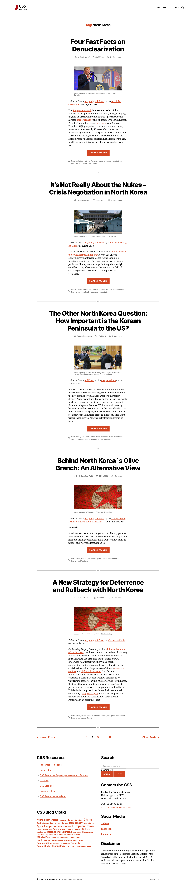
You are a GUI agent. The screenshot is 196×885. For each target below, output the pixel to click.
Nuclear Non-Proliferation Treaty (64, 840)
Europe (48, 826)
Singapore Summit (82, 110)
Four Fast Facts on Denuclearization (98, 45)
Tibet (68, 846)
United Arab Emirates (84, 846)
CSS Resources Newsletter (53, 796)
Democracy (76, 822)
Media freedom (66, 834)
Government (59, 829)
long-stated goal (90, 693)
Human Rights (81, 829)
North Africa (75, 837)
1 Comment (118, 476)
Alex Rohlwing (84, 200)
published (89, 380)
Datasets (44, 780)
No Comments (115, 57)
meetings (101, 123)
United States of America (87, 161)
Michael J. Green (85, 598)
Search (107, 774)
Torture (73, 846)
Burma (71, 820)
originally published (94, 101)
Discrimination (89, 823)
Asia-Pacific (85, 437)
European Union (83, 826)
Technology (58, 846)
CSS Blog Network (52, 879)
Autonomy (63, 820)
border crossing (84, 120)
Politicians (66, 843)
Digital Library (46, 770)
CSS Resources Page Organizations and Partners (64, 775)
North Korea (92, 163)
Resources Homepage (51, 765)
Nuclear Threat (86, 718)
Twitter (105, 823)
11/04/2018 (101, 336)
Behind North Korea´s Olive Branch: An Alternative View (98, 464)
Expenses (39, 829)
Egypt (40, 826)
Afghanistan (43, 819)
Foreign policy (112, 716)
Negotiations (116, 161)
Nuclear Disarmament (79, 163)
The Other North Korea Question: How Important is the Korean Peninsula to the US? (98, 320)
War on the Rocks (116, 640)
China (111, 437)
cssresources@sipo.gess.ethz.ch (116, 807)
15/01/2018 (103, 476)
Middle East (44, 837)
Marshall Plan (53, 835)
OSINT (81, 840)
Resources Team (48, 791)
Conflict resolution (92, 292)
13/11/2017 (101, 598)
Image (76, 93)
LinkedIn (106, 834)
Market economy (42, 835)
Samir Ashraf (85, 57)
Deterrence (75, 718)
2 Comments (117, 336)
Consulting (57, 823)
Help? (119, 774)
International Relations (79, 290)
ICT (90, 829)
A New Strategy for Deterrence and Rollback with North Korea (98, 586)
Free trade (47, 829)
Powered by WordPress (72, 879)
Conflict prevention (45, 823)
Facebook (106, 829)
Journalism (77, 832)
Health (70, 829)
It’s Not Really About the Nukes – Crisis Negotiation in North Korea (98, 188)
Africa (54, 819)
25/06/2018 (99, 57)
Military (103, 716)
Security (74, 161)
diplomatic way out (91, 671)
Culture (65, 823)
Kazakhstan (87, 832)
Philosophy (57, 843)
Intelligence (41, 832)
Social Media (43, 846)
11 (110, 737)
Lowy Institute (108, 380)
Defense (121, 716)
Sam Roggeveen (85, 336)
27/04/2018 (100, 200)
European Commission (62, 826)
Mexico (77, 834)
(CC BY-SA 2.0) (106, 512)
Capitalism (78, 820)
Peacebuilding (44, 843)
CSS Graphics (47, 786)
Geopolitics (106, 559)
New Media (65, 837)
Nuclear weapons (104, 161)
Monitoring (55, 837)
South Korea (75, 437)
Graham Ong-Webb (86, 476)
